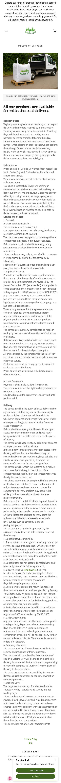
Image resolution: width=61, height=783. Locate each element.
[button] (4, 31)
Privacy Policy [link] (30, 739)
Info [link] (30, 743)
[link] (30, 31)
